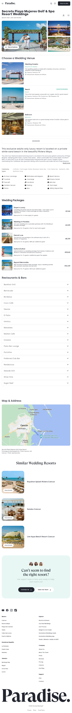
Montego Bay (6, 662)
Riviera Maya (6, 623)
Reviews (41, 659)
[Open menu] (2, 3)
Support (41, 674)
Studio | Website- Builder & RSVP (49, 639)
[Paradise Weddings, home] (10, 3)
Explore (41, 616)
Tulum (3, 630)
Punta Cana (5, 649)
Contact (41, 681)
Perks (40, 655)
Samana (4, 652)
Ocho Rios (5, 668)
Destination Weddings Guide (47, 633)
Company (42, 645)
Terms (34, 710)
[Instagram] (11, 610)
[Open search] (51, 3)
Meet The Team (43, 652)
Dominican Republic (8, 642)
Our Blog (41, 668)
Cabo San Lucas (7, 633)
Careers (41, 665)
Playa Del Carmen (7, 627)
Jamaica (4, 658)
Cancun (4, 620)
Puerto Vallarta (6, 636)
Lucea (3, 672)
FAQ (40, 678)
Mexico (4, 616)
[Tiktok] (15, 610)
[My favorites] (55, 3)
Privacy (29, 710)
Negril (3, 665)
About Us (41, 649)
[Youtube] (3, 610)
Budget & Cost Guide (45, 630)
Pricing (41, 662)
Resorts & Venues (44, 620)
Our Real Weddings (44, 623)
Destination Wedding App (46, 636)
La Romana (5, 646)
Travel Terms (41, 710)
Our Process (42, 627)
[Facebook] (7, 610)
